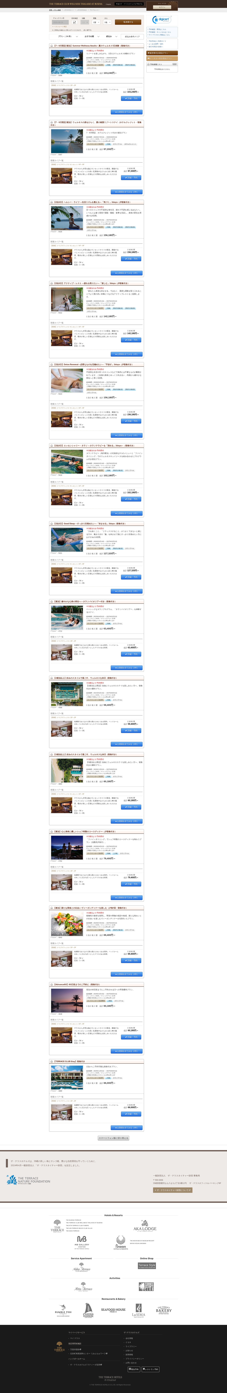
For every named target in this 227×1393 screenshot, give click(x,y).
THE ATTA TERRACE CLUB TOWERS (77, 1225)
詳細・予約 (132, 98)
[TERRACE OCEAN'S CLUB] (146, 1286)
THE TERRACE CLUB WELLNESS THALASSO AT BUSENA (84, 1222)
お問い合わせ (131, 1363)
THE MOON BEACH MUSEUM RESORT (142, 1240)
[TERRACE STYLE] (145, 1265)
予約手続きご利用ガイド (157, 41)
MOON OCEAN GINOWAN (138, 1243)
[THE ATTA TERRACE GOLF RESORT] (83, 1286)
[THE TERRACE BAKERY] (164, 1310)
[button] (162, 20)
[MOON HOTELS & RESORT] (120, 1243)
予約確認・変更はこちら (157, 29)
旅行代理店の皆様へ (156, 47)
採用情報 (129, 1355)
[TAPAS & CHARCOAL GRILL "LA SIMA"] (138, 1310)
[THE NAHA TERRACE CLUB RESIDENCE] (81, 1267)
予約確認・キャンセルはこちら (160, 32)
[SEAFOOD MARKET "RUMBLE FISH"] (63, 1310)
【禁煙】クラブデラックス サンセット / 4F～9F (67, 164)
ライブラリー (131, 1346)
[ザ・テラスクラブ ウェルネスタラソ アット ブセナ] (75, 4)
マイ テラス (75, 1338)
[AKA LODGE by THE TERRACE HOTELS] (145, 1226)
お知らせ (129, 1350)
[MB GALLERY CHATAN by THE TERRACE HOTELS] (81, 1242)
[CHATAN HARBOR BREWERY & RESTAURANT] (88, 1310)
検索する (129, 22)
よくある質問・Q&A (156, 44)
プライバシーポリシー (135, 1359)
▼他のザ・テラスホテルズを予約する (129, 4)
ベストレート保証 (60, 26)
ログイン (162, 7)
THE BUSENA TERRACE (73, 1220)
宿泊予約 (135, 1369)
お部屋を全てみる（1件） (128, 273)
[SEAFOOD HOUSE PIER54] (113, 1310)
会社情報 (129, 1338)
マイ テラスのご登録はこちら (159, 35)
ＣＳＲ (128, 1342)
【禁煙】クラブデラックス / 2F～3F (63, 85)
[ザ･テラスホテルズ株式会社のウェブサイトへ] (59, 1346)
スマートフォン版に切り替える (113, 1138)
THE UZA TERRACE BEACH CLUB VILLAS (79, 1228)
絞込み (109, 36)
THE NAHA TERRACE (72, 1231)
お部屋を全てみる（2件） (128, 192)
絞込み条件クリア (132, 37)
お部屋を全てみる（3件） (128, 112)
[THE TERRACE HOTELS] (57, 1226)
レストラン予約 (151, 1369)
